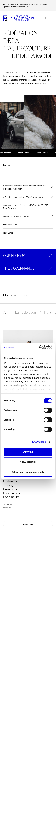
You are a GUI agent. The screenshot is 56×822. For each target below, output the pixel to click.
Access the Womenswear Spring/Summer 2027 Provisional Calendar (25, 187)
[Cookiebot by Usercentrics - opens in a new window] (39, 347)
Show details (39, 442)
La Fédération (25, 312)
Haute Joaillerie (10, 224)
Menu (49, 18)
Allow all (28, 451)
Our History (14, 255)
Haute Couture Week (17, 83)
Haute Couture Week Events (16, 216)
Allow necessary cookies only (28, 472)
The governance (18, 268)
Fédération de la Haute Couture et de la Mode (28, 72)
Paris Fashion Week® (40, 79)
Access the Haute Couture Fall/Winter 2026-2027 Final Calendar (25, 206)
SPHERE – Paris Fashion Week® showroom (23, 196)
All (5, 312)
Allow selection (28, 461)
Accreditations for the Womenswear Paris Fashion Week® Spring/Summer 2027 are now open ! (25, 5)
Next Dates (8, 232)
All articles (28, 524)
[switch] (48, 410)
